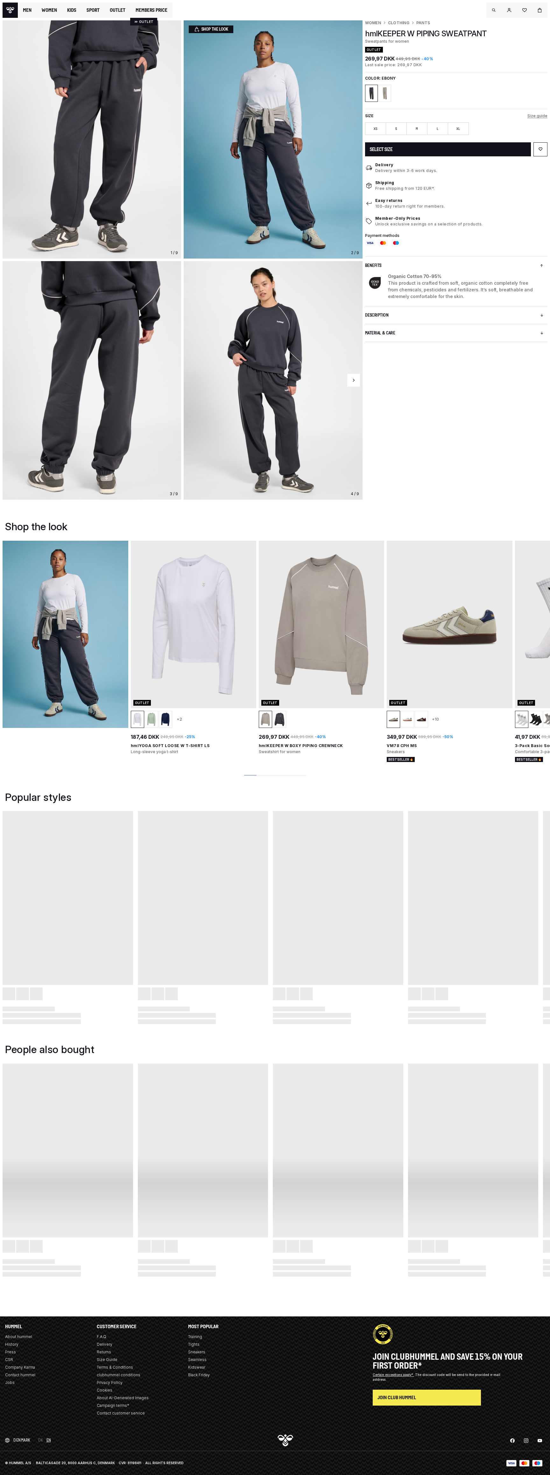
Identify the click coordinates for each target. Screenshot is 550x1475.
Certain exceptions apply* (393, 1375)
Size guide (537, 115)
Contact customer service (121, 1413)
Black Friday (199, 1374)
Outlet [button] (117, 10)
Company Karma (20, 1367)
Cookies (104, 1390)
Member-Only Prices (397, 218)
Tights (194, 1344)
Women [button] (49, 10)
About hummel (18, 1336)
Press (10, 1352)
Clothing (398, 22)
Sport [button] (93, 10)
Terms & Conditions (115, 1367)
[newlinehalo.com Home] (10, 10)
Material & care (380, 333)
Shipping (384, 182)
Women (373, 22)
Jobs (10, 1382)
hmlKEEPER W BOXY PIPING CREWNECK (301, 745)
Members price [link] (151, 10)
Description (377, 315)
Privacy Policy (110, 1382)
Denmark (22, 1440)
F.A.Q (101, 1336)
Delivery (384, 164)
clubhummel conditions (118, 1374)
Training (195, 1336)
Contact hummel (20, 1374)
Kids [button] (71, 10)
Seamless (197, 1359)
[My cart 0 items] (539, 10)
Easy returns (389, 200)
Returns (104, 1352)
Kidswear (196, 1367)
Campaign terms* (113, 1405)
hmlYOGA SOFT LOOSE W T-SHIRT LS (170, 745)
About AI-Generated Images (123, 1397)
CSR (9, 1359)
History (11, 1344)
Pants (423, 22)
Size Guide (107, 1359)
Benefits (373, 265)
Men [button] (27, 10)
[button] (494, 10)
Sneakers (196, 1352)
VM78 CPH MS (402, 745)
